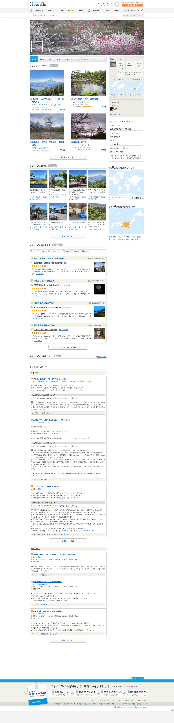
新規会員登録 (132, 5)
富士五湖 (49, 105)
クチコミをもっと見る (68, 347)
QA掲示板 (119, 95)
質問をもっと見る (68, 640)
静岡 (132, 239)
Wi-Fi (70, 10)
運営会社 (58, 704)
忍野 (55, 105)
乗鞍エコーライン (47, 575)
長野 (123, 239)
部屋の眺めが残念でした (44, 303)
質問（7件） (35, 548)
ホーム (32, 15)
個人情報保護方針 (91, 704)
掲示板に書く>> (118, 114)
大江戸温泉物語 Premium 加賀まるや (48, 307)
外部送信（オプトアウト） (108, 704)
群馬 (114, 237)
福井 (114, 239)
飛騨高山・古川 (43, 381)
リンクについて (124, 704)
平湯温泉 (64, 381)
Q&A (66, 59)
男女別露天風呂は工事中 (44, 325)
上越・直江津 (84, 145)
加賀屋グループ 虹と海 (49, 634)
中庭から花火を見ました (44, 280)
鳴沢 (59, 105)
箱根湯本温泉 (42, 584)
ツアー (61, 10)
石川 (110, 239)
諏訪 (65, 263)
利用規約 (80, 704)
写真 (50, 59)
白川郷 (89, 381)
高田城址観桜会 (80, 142)
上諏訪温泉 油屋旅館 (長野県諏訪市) (48, 263)
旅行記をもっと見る (68, 157)
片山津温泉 (67, 285)
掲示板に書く (102, 357)
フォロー (94, 59)
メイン (33, 59)
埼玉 (119, 237)
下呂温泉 (41, 422)
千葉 (123, 237)
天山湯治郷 (44, 604)
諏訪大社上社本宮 (90, 530)
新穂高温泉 (54, 381)
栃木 (110, 237)
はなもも (63, 398)
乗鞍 (39, 557)
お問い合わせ (136, 704)
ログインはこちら (107, 5)
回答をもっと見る (68, 541)
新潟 (133, 237)
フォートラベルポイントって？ (135, 15)
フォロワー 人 (115, 105)
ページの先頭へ (138, 678)
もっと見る (40, 274)
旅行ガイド (39, 10)
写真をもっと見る (68, 236)
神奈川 (128, 237)
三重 (136, 239)
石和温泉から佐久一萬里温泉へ (86, 98)
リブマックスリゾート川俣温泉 (45, 329)
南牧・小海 (84, 102)
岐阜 (127, 239)
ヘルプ (145, 704)
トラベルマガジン (132, 10)
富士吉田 (42, 105)
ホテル (50, 10)
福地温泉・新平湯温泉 (76, 381)
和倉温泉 (41, 613)
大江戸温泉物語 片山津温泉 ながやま (47, 285)
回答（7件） (35, 373)
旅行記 (81, 10)
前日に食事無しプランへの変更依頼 (49, 258)
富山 (138, 237)
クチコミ (58, 59)
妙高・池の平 (43, 148)
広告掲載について (69, 704)
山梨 (119, 239)
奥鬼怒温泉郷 (63, 330)
